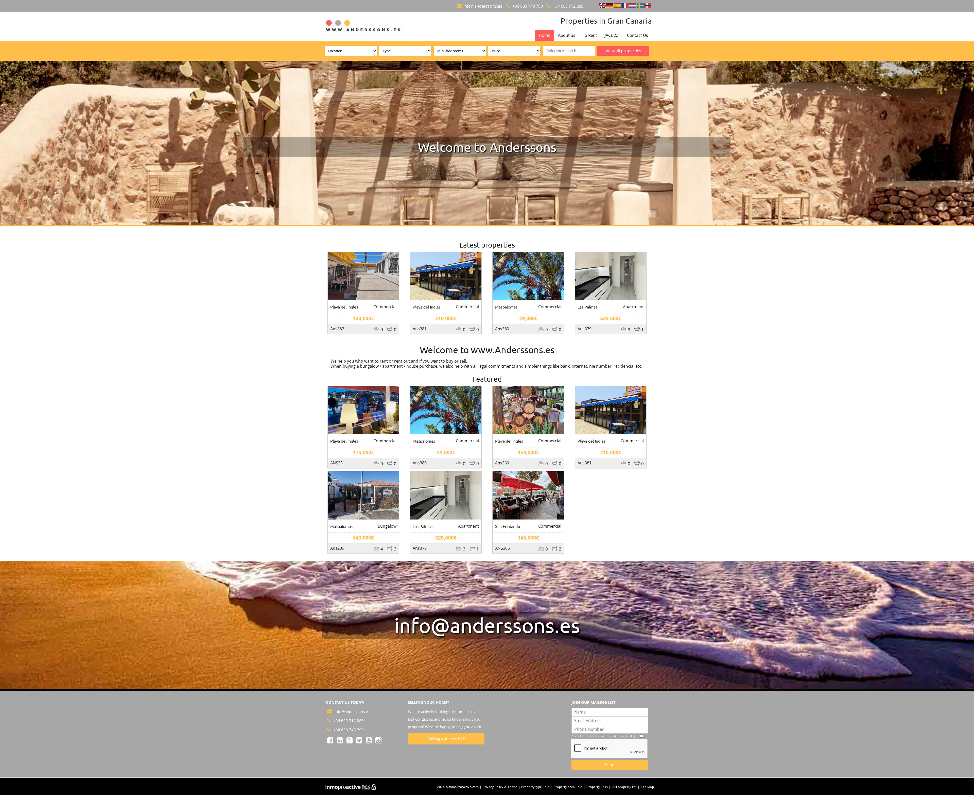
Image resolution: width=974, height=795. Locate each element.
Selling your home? (446, 739)
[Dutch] (633, 5)
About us (566, 35)
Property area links (568, 787)
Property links (597, 787)
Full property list (624, 787)
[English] (602, 5)
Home (544, 35)
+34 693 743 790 (527, 6)
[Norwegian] (648, 5)
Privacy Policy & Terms (500, 787)
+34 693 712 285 (567, 6)
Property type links (535, 787)
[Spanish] (617, 5)
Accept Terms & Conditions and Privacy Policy (603, 736)
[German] (610, 5)
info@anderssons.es (482, 6)
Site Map (647, 787)
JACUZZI (612, 35)
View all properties (623, 51)
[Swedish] (640, 5)
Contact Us (637, 35)
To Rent (590, 35)
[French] (625, 5)
